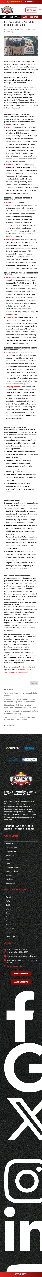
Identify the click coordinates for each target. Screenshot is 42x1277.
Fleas (8, 933)
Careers (9, 875)
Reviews (9, 879)
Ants (8, 901)
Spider (8, 905)
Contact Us (10, 883)
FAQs (8, 859)
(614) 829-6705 (31, 17)
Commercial (11, 851)
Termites (9, 897)
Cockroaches (11, 925)
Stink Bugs (10, 937)
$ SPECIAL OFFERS (21, 1274)
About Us (10, 843)
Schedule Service (21, 973)
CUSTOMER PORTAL (10, 17)
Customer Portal (21, 982)
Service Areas (11, 847)
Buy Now (31, 10)
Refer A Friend (12, 871)
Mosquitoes (11, 921)
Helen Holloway (13, 29)
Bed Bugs (10, 929)
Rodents (9, 917)
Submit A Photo (12, 867)
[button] (21, 2)
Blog (8, 863)
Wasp (8, 909)
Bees (8, 913)
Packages (10, 855)
